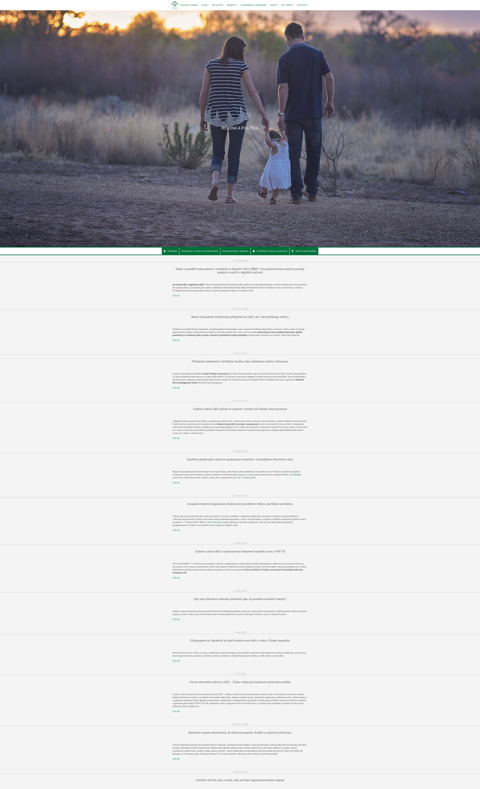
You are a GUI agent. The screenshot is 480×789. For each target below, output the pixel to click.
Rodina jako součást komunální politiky (199, 251)
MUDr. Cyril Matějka (291, 474)
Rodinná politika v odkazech (235, 251)
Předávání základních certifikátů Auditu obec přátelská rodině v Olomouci (240, 361)
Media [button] (273, 5)
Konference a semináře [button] (253, 5)
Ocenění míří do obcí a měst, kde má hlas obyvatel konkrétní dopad (240, 780)
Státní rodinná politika (306, 251)
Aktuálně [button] (217, 5)
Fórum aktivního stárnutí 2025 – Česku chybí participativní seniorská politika (240, 682)
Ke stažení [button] (286, 5)
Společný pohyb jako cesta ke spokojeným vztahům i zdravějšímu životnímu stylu (240, 459)
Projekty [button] (231, 5)
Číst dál (175, 295)
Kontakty (302, 5)
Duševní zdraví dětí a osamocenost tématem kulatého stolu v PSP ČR (240, 551)
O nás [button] (204, 5)
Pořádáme (172, 251)
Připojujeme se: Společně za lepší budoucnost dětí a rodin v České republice (240, 640)
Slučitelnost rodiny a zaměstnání (272, 251)
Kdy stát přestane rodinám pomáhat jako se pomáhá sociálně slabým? (240, 599)
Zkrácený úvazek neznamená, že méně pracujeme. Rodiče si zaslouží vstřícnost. (240, 732)
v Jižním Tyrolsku (214, 522)
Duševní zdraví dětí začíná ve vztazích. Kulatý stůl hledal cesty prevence (240, 409)
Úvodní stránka (189, 5)
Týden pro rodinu (246, 474)
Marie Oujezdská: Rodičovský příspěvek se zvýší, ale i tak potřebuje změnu (240, 317)
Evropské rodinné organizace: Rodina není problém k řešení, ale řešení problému (240, 504)
